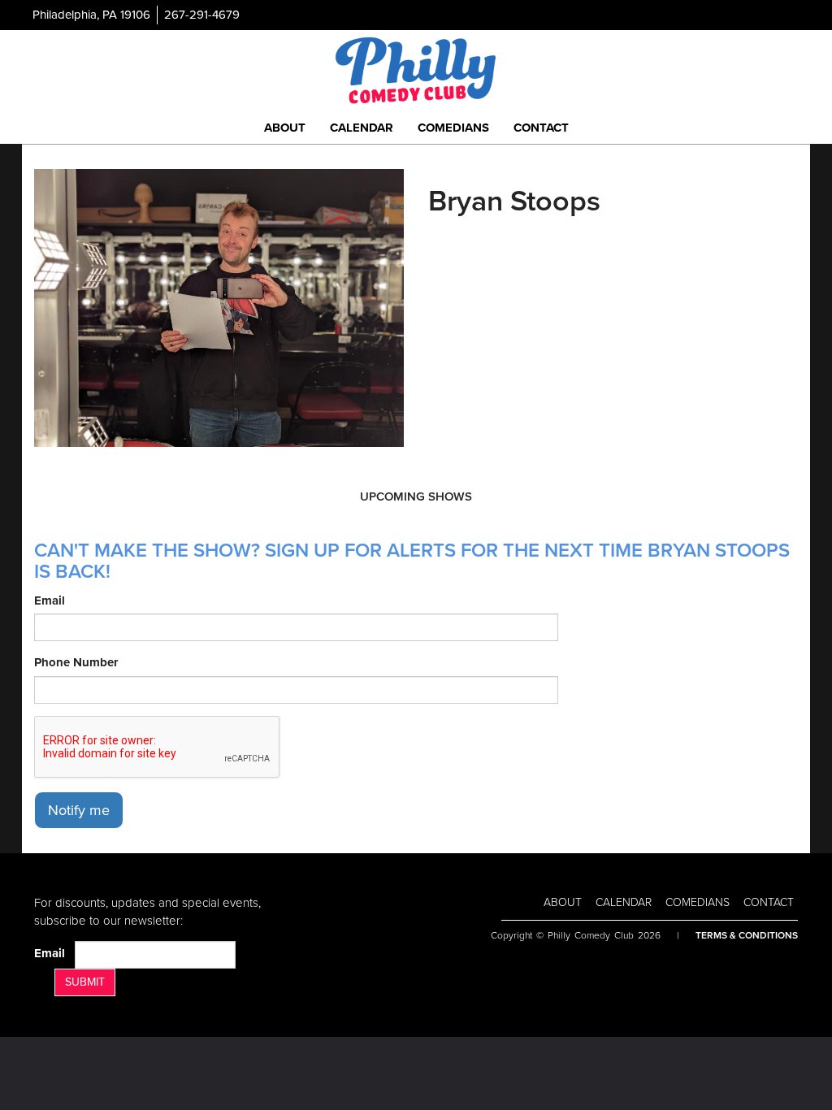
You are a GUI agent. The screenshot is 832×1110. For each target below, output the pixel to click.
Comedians (453, 127)
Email (49, 600)
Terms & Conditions (747, 935)
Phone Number (76, 662)
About (285, 127)
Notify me (79, 810)
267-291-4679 (202, 14)
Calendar (361, 127)
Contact (541, 127)
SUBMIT (85, 982)
